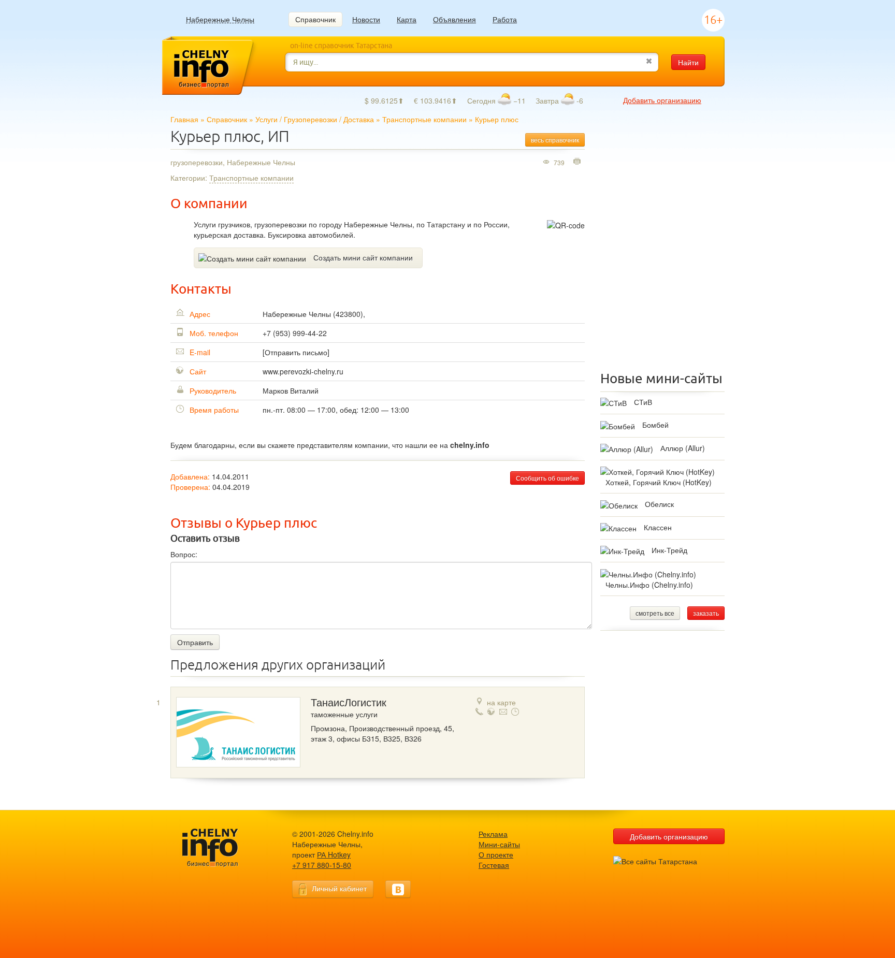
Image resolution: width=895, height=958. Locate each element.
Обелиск (659, 504)
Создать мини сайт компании (363, 257)
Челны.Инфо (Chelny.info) (649, 584)
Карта (406, 19)
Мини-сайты (499, 844)
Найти (688, 62)
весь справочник (555, 139)
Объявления (454, 19)
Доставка (358, 119)
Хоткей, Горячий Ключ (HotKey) (658, 482)
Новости (366, 19)
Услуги (266, 119)
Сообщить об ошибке (547, 477)
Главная (184, 119)
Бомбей (655, 424)
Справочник (315, 19)
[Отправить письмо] (296, 352)
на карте (501, 702)
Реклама (493, 834)
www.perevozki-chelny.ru (303, 371)
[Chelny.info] (220, 848)
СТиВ (643, 402)
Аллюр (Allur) (682, 448)
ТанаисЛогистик (348, 702)
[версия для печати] (578, 162)
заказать (706, 612)
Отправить (195, 642)
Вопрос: (183, 554)
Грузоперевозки (310, 119)
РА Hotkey (334, 854)
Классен (658, 527)
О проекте (496, 854)
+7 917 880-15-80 (321, 865)
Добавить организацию (662, 100)
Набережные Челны (220, 19)
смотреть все (655, 612)
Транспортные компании (424, 119)
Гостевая (494, 865)
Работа (505, 19)
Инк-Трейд (669, 550)
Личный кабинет (339, 888)
